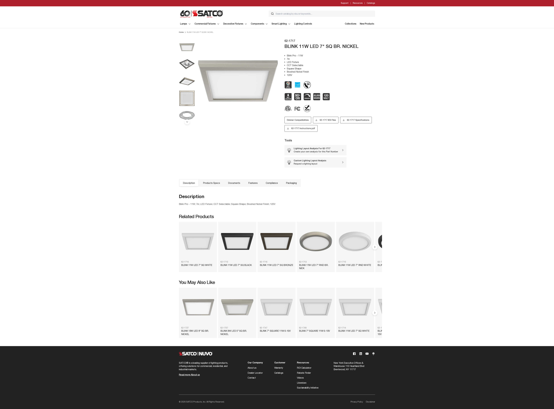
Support (345, 3)
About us (252, 367)
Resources (358, 3)
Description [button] (189, 183)
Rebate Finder (304, 372)
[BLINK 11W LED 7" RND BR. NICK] (316, 241)
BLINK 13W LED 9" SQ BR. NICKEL (195, 332)
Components (257, 24)
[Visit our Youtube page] (367, 353)
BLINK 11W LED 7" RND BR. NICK (313, 266)
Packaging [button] (291, 183)
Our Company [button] (255, 363)
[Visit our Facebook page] (354, 353)
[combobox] (322, 14)
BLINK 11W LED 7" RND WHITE (354, 265)
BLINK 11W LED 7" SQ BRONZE (276, 265)
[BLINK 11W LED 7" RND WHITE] (355, 241)
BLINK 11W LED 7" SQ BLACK (236, 265)
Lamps (183, 24)
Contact (252, 377)
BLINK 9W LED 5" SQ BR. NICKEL (233, 332)
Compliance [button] (272, 183)
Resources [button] (303, 363)
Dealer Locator (255, 372)
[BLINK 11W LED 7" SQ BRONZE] (276, 241)
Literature (301, 382)
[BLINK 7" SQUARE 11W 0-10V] (276, 307)
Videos (300, 377)
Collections (350, 24)
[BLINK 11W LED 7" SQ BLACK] (237, 241)
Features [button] (253, 183)
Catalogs (371, 3)
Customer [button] (279, 363)
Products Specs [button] (211, 183)
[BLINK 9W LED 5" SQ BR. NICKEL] (237, 307)
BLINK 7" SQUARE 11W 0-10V (275, 331)
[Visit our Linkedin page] (360, 353)
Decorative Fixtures (233, 24)
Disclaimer (370, 402)
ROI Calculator (304, 367)
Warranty (278, 367)
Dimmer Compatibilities (298, 120)
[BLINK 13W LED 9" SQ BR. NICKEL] (198, 307)
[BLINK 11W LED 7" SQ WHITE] (198, 241)
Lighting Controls (303, 24)
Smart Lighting (279, 24)
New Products (367, 24)
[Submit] (272, 13)
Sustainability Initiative (308, 387)
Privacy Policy (357, 402)
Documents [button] (234, 183)
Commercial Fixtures (205, 24)
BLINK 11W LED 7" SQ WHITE (196, 265)
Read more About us (189, 375)
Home (181, 32)
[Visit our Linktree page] (373, 353)
